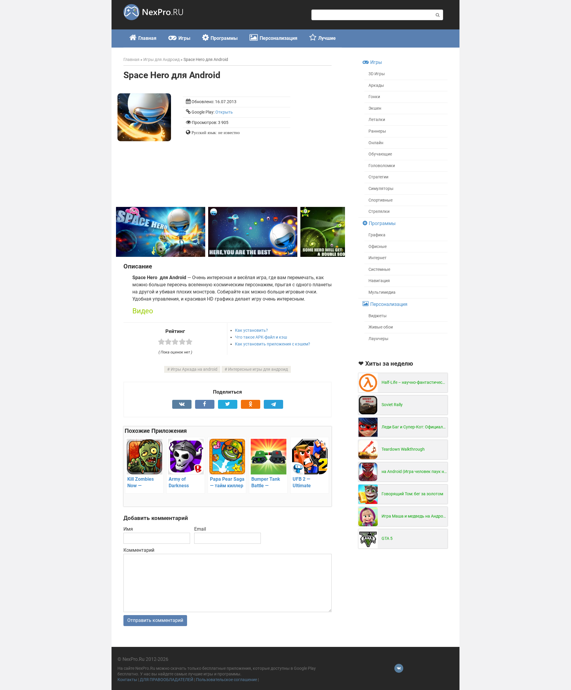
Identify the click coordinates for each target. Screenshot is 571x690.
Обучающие (380, 154)
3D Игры (376, 73)
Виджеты (377, 315)
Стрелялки (379, 211)
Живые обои (380, 327)
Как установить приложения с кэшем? (272, 344)
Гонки (374, 96)
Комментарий (138, 550)
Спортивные (380, 200)
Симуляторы (380, 188)
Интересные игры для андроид (258, 369)
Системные (379, 269)
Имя (128, 529)
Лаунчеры (378, 338)
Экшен (374, 108)
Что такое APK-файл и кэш (261, 337)
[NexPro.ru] (153, 23)
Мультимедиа (382, 292)
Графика (376, 235)
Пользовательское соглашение (226, 679)
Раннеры (377, 131)
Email (200, 529)
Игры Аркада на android (194, 369)
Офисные (377, 246)
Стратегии (378, 177)
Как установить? (251, 330)
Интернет (377, 257)
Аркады (376, 85)
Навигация (379, 280)
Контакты (127, 679)
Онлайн (375, 142)
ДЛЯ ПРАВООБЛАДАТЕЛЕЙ (166, 679)
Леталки (376, 119)
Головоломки (381, 165)
